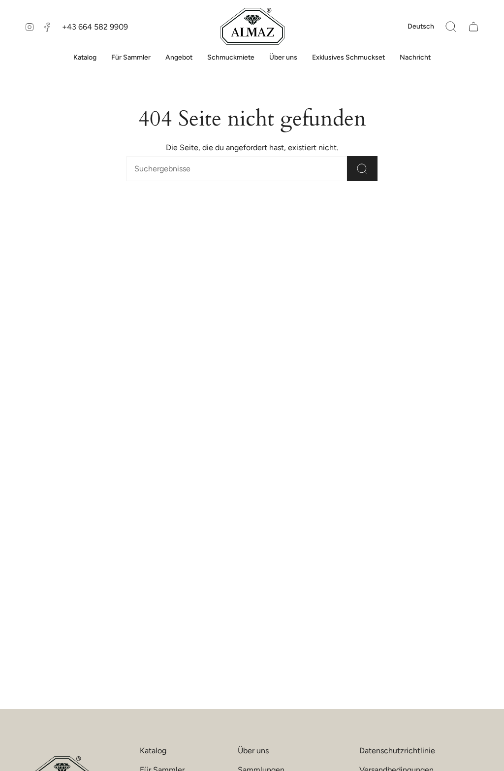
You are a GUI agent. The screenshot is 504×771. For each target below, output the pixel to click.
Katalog (153, 750)
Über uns (253, 750)
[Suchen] (362, 168)
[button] (451, 26)
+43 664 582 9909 (95, 27)
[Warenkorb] (473, 26)
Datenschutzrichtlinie (397, 750)
